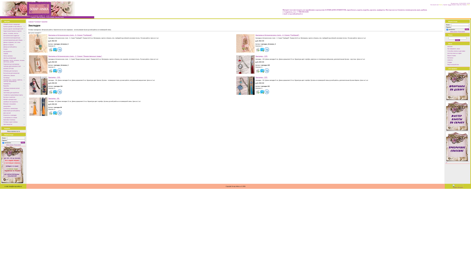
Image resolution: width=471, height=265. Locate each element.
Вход (62, 17)
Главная (33, 17)
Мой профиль (41, 17)
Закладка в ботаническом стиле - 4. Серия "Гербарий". (277, 35)
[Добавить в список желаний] (55, 50)
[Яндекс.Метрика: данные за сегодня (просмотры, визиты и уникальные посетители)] (457, 186)
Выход (57, 17)
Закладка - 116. (54, 77)
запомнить (7, 143)
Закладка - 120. (261, 56)
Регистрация (50, 17)
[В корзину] (50, 50)
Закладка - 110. (261, 77)
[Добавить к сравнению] (60, 50)
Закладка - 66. (54, 98)
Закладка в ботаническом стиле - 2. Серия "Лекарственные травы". (75, 56)
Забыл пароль (9, 144)
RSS (468, 4)
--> (457, 161)
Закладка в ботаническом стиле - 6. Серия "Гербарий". (70, 35)
